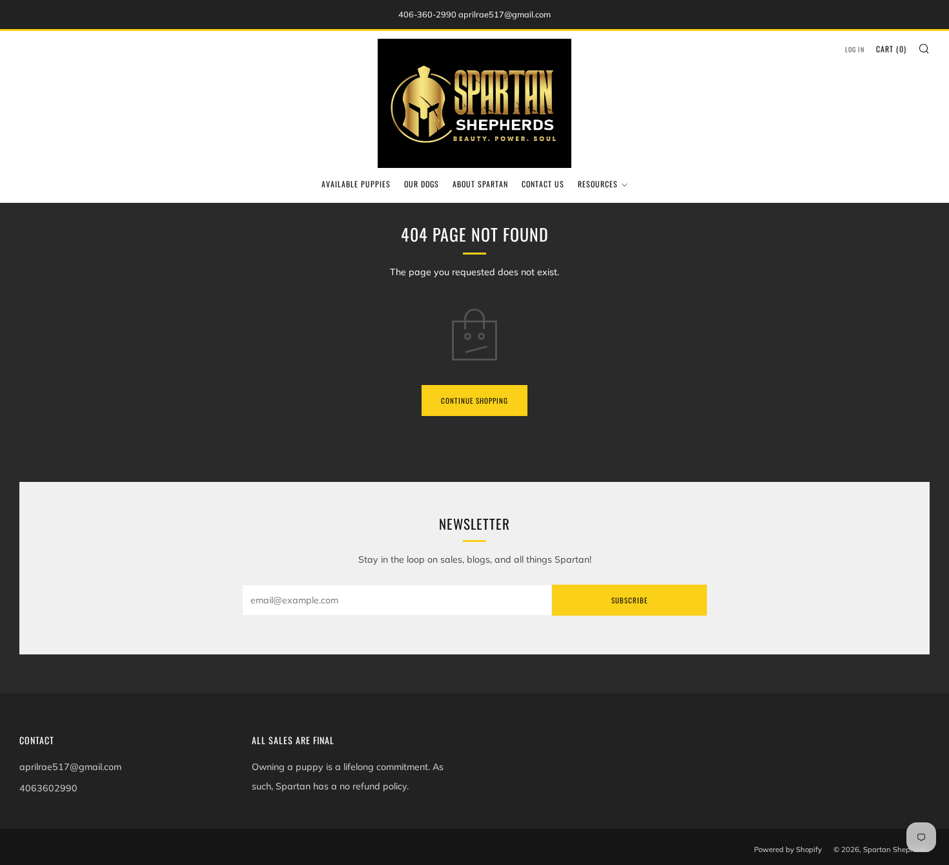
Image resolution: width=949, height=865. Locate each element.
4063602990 (48, 788)
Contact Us (543, 183)
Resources (598, 183)
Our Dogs (421, 183)
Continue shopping (474, 400)
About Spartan (480, 183)
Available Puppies (356, 183)
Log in (854, 49)
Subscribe (629, 600)
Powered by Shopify (788, 849)
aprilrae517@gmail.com (70, 767)
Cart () (891, 48)
